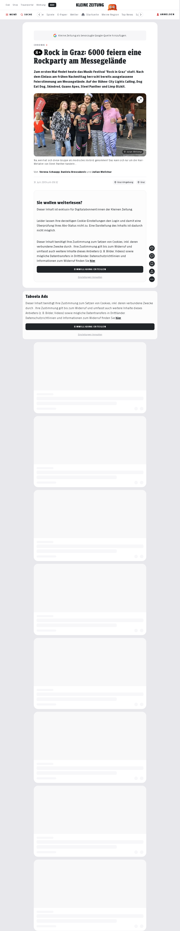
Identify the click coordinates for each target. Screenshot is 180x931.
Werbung (41, 5)
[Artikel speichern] (152, 264)
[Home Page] (90, 5)
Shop (15, 5)
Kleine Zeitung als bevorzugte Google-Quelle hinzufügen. (92, 35)
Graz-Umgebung (125, 182)
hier (92, 260)
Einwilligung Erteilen (90, 269)
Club (8, 5)
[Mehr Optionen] (152, 279)
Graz (142, 182)
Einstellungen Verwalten (90, 277)
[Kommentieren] (152, 256)
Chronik (39, 45)
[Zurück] (39, 14)
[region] (90, 14)
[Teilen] (152, 271)
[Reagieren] (152, 248)
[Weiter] (140, 14)
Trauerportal (27, 5)
